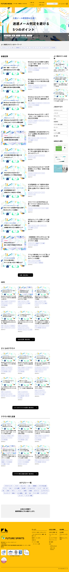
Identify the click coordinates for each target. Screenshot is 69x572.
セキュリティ (7, 35)
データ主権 (30, 329)
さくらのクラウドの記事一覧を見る (24, 407)
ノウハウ (29, 35)
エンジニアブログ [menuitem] (53, 538)
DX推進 (30, 490)
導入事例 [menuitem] (51, 542)
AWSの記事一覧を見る (24, 339)
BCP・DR (35, 245)
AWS (13, 47)
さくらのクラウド (45, 47)
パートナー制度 (29, 495)
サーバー (34, 122)
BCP (39, 68)
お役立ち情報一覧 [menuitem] (53, 532)
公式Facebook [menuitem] (53, 546)
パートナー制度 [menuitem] (35, 542)
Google (23, 35)
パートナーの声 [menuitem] (36, 544)
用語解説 (18, 47)
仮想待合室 (41, 262)
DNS (13, 35)
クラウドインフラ (5, 47)
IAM (38, 138)
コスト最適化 (4, 463)
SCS (34, 157)
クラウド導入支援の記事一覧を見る (24, 474)
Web (29, 260)
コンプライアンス (41, 155)
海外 (26, 493)
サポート (47, 120)
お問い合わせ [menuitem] (41, 5)
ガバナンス (30, 157)
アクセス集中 (38, 260)
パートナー (21, 495)
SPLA (41, 87)
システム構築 (31, 140)
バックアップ (31, 245)
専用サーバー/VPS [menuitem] (36, 538)
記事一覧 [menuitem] (32, 2)
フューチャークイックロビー (33, 262)
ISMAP (47, 208)
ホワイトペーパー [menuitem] (53, 540)
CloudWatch (12, 325)
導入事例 (53, 47)
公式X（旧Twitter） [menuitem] (52, 548)
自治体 (25, 490)
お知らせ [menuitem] (34, 540)
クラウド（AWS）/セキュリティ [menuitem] (39, 532)
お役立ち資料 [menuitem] (41, 2)
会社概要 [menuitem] (62, 532)
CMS (3, 490)
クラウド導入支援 (35, 70)
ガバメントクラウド (38, 369)
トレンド (37, 47)
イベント (19, 490)
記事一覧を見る (24, 275)
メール (18, 35)
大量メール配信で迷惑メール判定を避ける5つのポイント (21, 38)
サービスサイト (62, 3)
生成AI (13, 493)
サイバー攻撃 (36, 493)
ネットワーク (7, 493)
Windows (35, 68)
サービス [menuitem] (32, 5)
